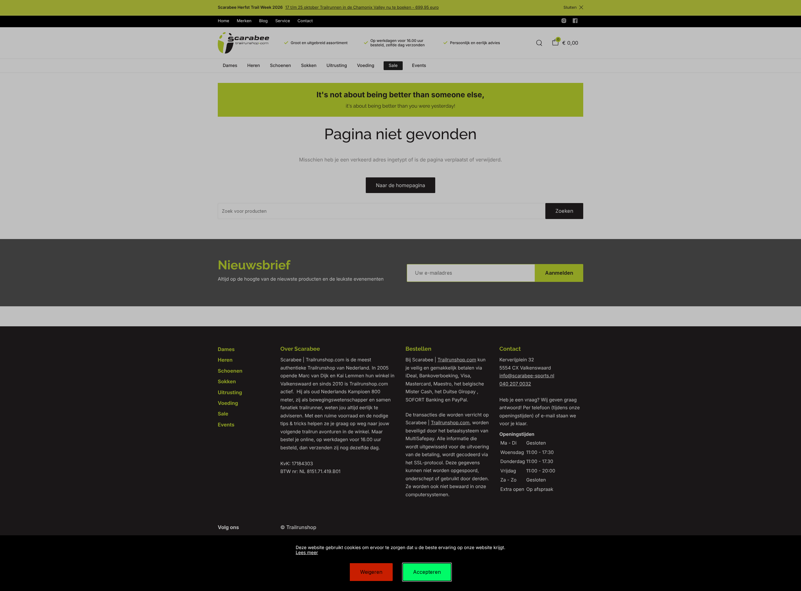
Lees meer (307, 552)
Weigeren (371, 572)
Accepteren (427, 572)
